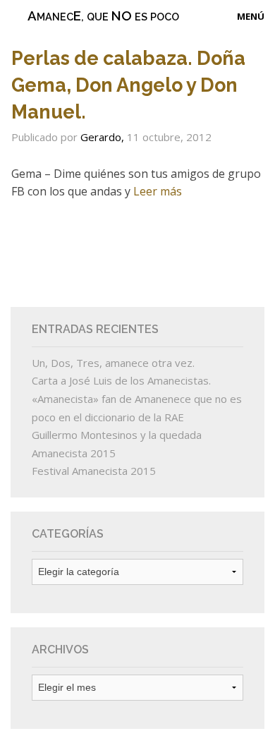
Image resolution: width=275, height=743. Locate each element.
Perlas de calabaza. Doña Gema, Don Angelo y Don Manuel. (128, 85)
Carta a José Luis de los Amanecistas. (121, 380)
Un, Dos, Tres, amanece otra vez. (113, 363)
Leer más (157, 191)
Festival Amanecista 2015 (94, 471)
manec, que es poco (103, 15)
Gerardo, (103, 137)
